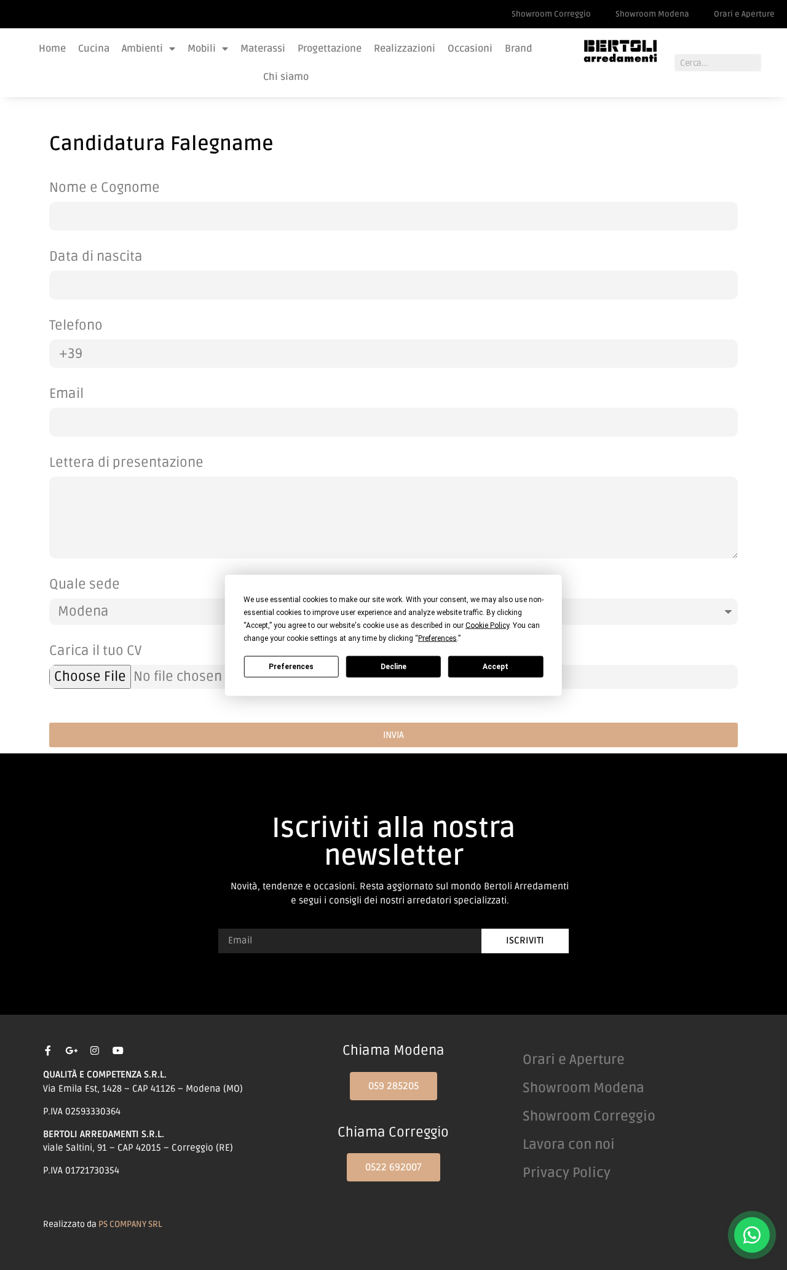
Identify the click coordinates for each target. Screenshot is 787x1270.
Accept (495, 666)
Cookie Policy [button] (487, 625)
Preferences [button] (437, 637)
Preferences (291, 666)
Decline (393, 666)
